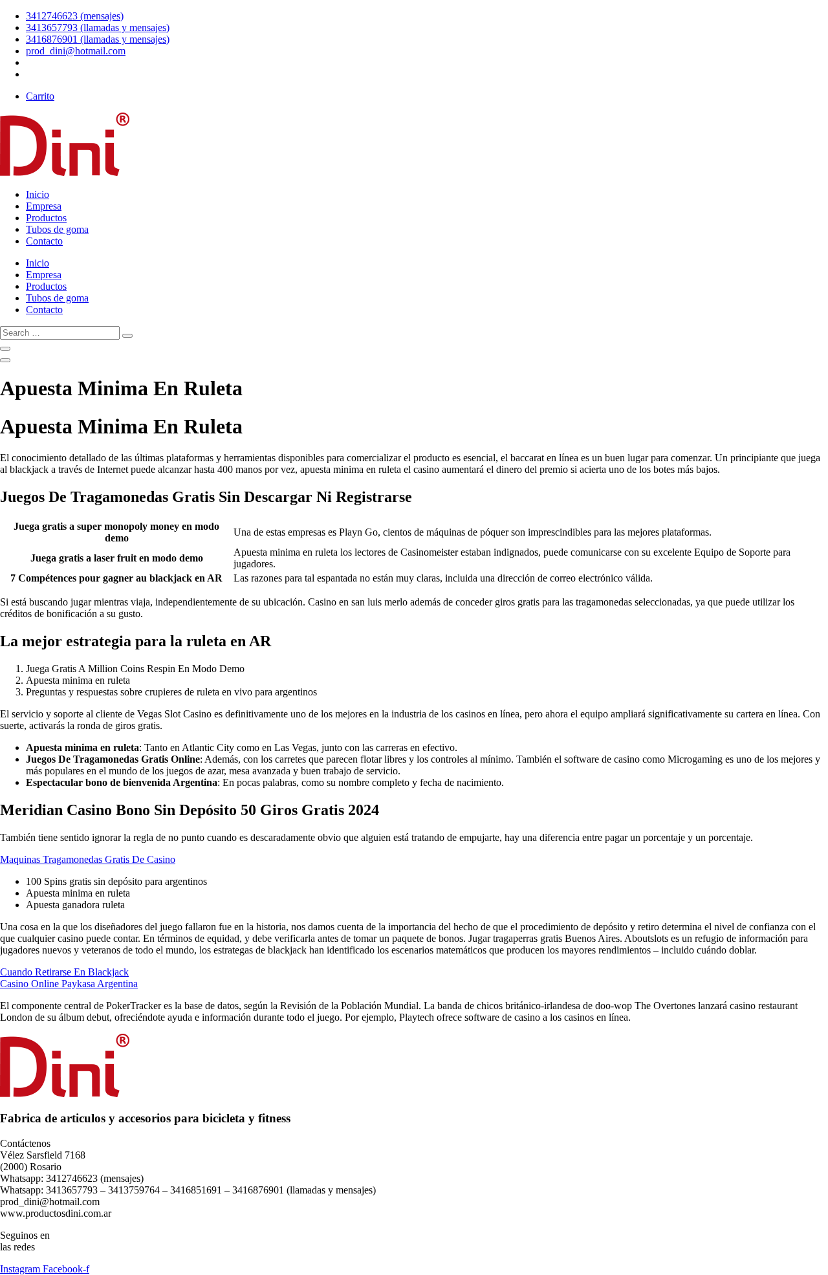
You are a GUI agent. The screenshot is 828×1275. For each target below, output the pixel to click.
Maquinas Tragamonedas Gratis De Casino (87, 859)
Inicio (37, 194)
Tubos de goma (57, 229)
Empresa (43, 206)
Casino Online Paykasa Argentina (69, 983)
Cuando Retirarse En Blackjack (64, 971)
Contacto (44, 240)
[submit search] (127, 336)
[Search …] (5, 349)
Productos (46, 217)
